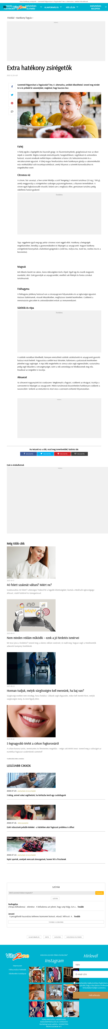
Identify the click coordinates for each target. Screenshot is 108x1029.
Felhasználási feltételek (17, 969)
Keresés (99, 893)
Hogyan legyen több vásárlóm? (54, 955)
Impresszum (17, 965)
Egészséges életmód (30, 7)
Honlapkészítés (48, 1019)
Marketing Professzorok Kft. (57, 1025)
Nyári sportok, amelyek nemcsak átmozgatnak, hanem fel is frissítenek (36, 859)
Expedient (63, 1022)
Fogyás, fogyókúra (9, 7)
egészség (57, 937)
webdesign (61, 1019)
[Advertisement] (57, 41)
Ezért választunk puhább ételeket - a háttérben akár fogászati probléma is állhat (40, 827)
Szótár (56, 887)
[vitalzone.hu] (19, 7)
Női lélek (70, 7)
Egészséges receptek (95, 7)
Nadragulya (13, 904)
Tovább (81, 906)
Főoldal (10, 17)
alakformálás (34, 937)
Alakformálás (51, 7)
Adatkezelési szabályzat (17, 973)
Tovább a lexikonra (56, 922)
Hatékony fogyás (24, 17)
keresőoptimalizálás (49, 1022)
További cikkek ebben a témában (15, 759)
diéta (47, 937)
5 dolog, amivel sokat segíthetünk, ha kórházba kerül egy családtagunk (36, 795)
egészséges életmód (74, 937)
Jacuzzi (11, 913)
